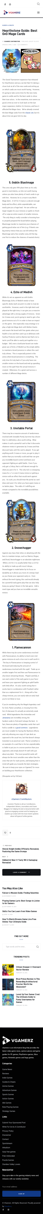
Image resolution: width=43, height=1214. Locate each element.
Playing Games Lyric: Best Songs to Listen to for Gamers (21, 902)
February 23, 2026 (21, 990)
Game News (7, 1069)
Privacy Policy (8, 1131)
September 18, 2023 (10, 906)
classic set (29, 113)
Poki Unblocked (8, 1156)
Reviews (5, 1073)
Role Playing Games (10, 1107)
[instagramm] (10, 4)
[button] (6, 833)
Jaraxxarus (6, 718)
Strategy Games (8, 1111)
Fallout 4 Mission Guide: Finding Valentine (20, 893)
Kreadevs (7, 1206)
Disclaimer (6, 1135)
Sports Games (8, 1094)
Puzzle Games (8, 1160)
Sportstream (7, 1143)
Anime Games (8, 1086)
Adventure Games (9, 1090)
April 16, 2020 (8, 914)
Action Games (8, 1099)
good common (22, 728)
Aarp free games (8, 1152)
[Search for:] (21, 947)
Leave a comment (20, 872)
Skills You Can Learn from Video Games (19, 911)
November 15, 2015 (10, 896)
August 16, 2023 (9, 925)
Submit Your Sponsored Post (13, 1123)
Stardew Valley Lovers (11, 1164)
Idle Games (6, 1103)
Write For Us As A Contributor (14, 1127)
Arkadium (6, 1147)
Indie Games (7, 1078)
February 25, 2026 (21, 973)
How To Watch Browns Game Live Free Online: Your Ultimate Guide (19, 920)
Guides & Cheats (8, 1082)
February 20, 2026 (21, 1005)
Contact (5, 1139)
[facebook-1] (5, 4)
